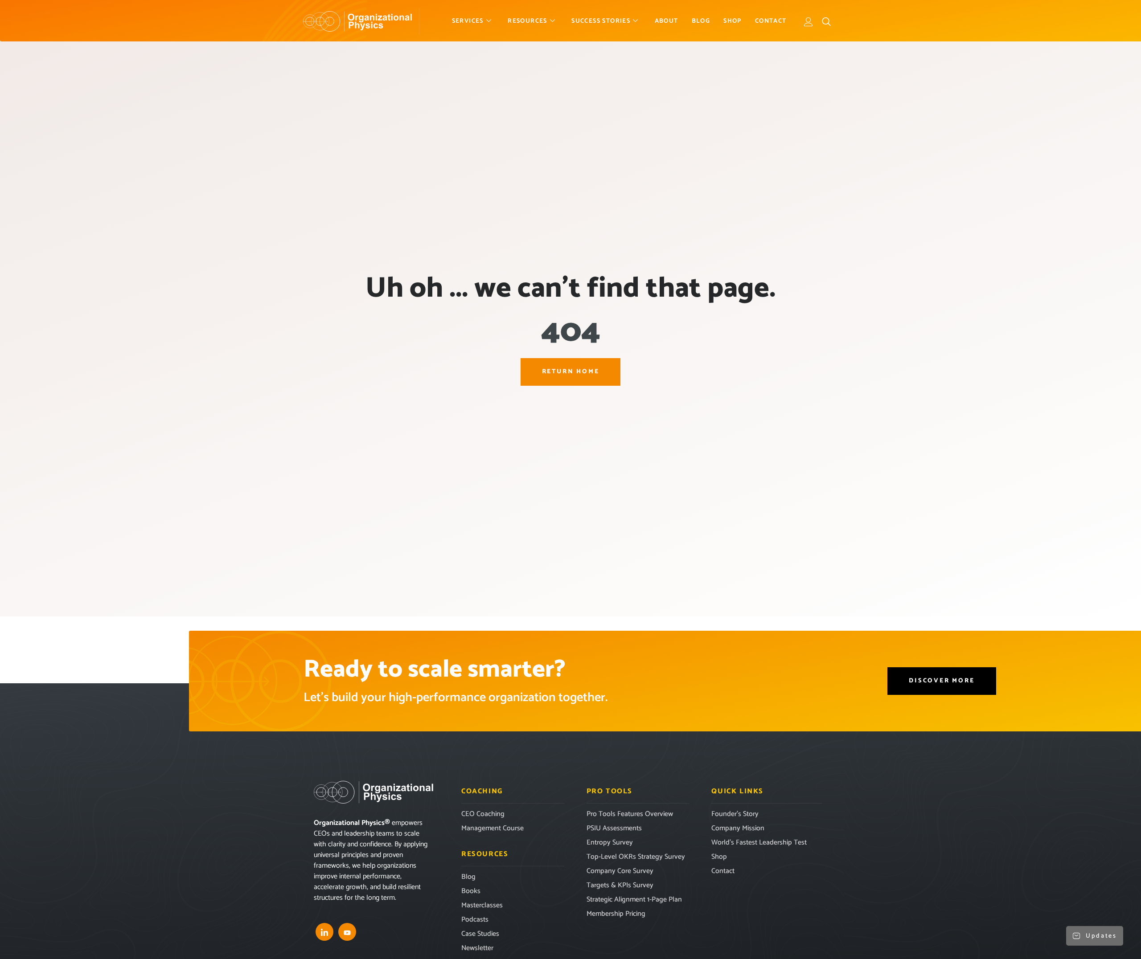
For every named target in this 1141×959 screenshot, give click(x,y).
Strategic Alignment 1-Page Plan (634, 900)
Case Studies (480, 934)
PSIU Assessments (614, 828)
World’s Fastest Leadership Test (759, 843)
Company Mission (737, 828)
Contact (771, 21)
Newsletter (477, 948)
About (666, 21)
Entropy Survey (610, 843)
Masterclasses (482, 905)
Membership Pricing (616, 914)
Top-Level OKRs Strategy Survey (636, 857)
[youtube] (347, 932)
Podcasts (474, 920)
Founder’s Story (735, 814)
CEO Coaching (483, 814)
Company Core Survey (620, 871)
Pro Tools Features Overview (630, 814)
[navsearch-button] (826, 21)
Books (470, 891)
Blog (701, 21)
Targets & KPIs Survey (620, 885)
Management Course (492, 828)
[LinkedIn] (324, 932)
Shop (732, 21)
